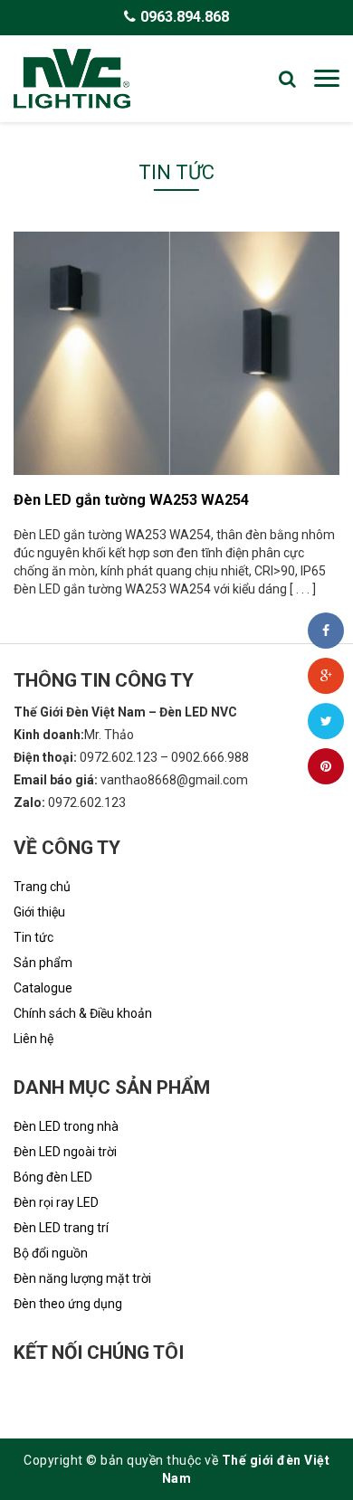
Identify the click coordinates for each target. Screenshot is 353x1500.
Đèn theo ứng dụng (68, 1303)
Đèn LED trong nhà (66, 1126)
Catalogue (43, 988)
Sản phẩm (43, 962)
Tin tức (33, 937)
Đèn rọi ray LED (56, 1202)
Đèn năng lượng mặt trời (82, 1278)
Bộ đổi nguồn (51, 1253)
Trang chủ (42, 886)
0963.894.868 (184, 16)
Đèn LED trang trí (61, 1227)
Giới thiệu (39, 912)
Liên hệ (33, 1038)
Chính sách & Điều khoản (83, 1013)
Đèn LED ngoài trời (65, 1151)
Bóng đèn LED (53, 1177)
